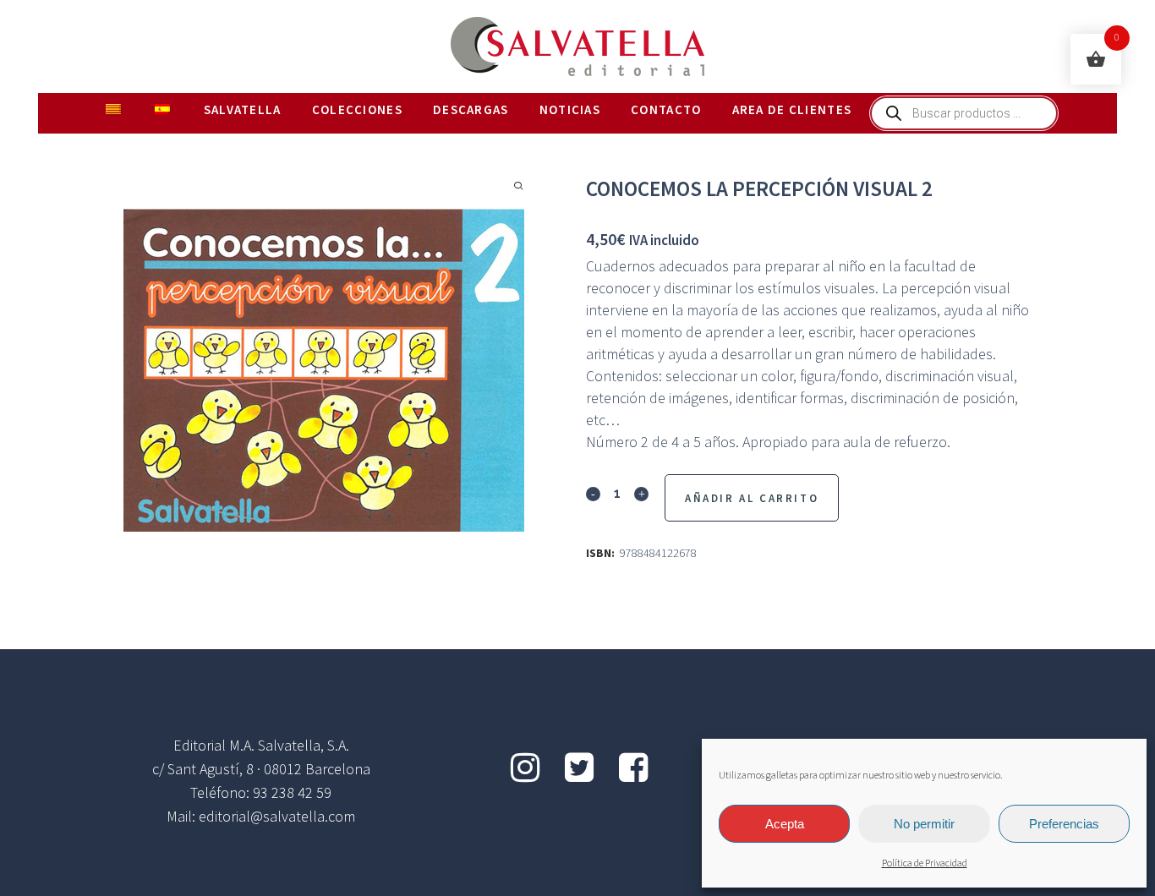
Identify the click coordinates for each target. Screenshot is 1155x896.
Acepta (784, 824)
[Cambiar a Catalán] (115, 110)
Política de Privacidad (924, 863)
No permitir (924, 824)
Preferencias (1064, 824)
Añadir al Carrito (751, 498)
